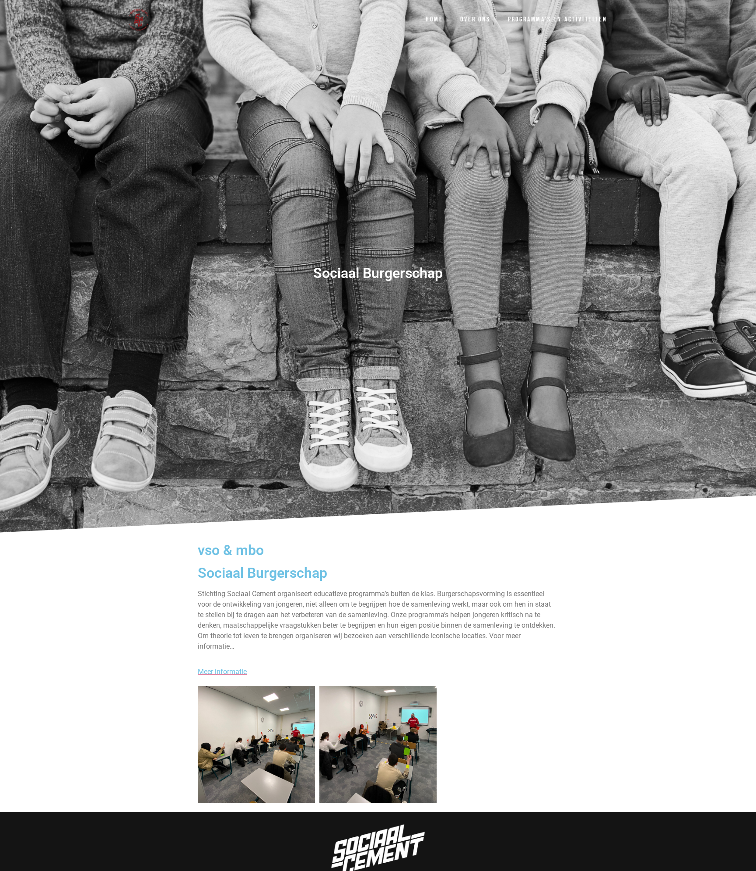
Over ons (475, 19)
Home (434, 19)
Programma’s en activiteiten (557, 19)
